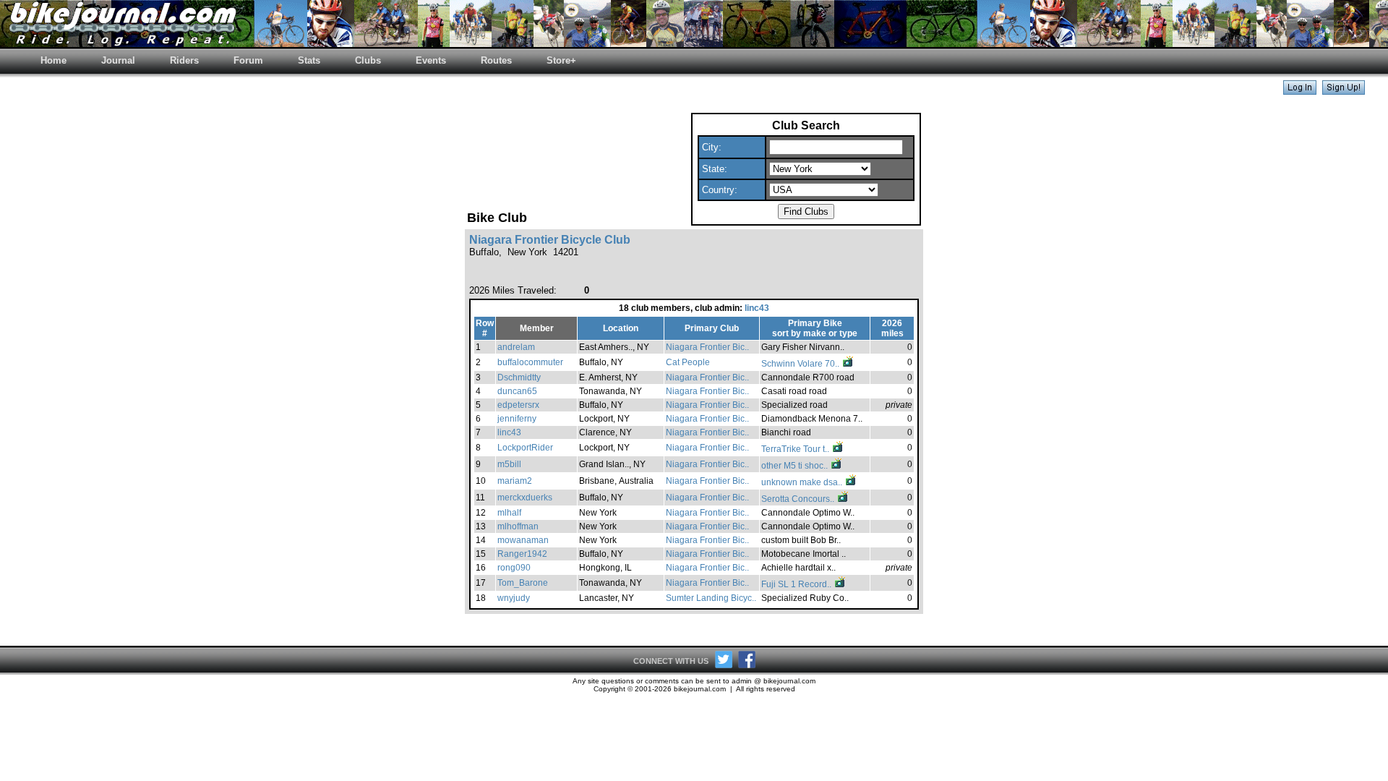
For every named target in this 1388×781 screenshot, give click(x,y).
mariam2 (514, 481)
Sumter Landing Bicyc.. (711, 598)
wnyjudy (513, 598)
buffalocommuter (530, 362)
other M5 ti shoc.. (795, 466)
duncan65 (517, 391)
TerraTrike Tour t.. (796, 449)
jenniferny (516, 419)
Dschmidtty (519, 377)
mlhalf (509, 513)
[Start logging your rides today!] (1343, 91)
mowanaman (523, 540)
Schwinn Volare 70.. (801, 364)
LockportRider (525, 448)
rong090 (514, 568)
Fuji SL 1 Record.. (797, 584)
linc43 (757, 308)
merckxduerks (524, 497)
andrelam (516, 347)
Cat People (688, 362)
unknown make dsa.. (802, 482)
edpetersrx (518, 405)
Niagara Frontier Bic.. (707, 347)
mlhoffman (518, 526)
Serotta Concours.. (798, 499)
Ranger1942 (522, 554)
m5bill (509, 464)
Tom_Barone (522, 583)
